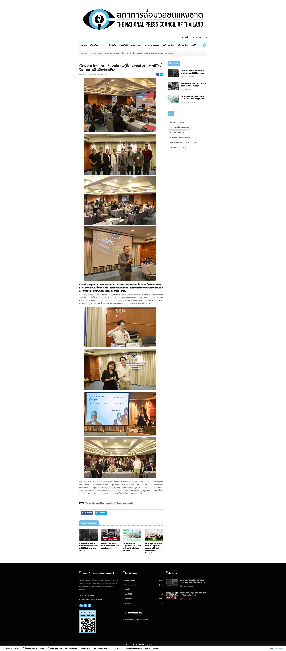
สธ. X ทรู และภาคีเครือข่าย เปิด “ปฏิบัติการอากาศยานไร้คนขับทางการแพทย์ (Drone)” (153, 548)
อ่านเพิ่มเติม (273, 648)
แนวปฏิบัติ (123, 45)
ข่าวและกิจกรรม (96, 53)
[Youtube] (89, 605)
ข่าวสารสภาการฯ (152, 45)
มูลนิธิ (193, 45)
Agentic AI (174, 148)
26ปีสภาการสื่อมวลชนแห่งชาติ (179, 127)
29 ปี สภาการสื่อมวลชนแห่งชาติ (180, 138)
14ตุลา (182, 122)
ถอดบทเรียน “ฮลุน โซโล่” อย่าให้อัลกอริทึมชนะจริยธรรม (110, 545)
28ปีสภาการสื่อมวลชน (177, 132)
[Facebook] (81, 605)
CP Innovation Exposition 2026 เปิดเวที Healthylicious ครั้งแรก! (132, 547)
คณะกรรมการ (136, 45)
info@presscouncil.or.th (92, 599)
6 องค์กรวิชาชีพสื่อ (176, 143)
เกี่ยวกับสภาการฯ (97, 45)
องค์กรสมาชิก (168, 45)
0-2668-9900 (88, 595)
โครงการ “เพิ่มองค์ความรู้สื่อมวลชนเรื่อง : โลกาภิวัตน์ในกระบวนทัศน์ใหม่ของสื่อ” (109, 503)
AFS (194, 143)
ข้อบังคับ (112, 45)
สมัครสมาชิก (183, 45)
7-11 (187, 143)
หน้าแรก (84, 45)
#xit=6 (172, 122)
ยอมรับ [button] (280, 648)
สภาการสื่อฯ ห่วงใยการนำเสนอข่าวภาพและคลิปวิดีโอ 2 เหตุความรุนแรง (88, 547)
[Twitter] (85, 605)
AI (183, 148)
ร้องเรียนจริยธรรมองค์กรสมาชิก (136, 619)
